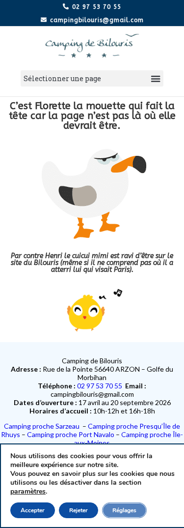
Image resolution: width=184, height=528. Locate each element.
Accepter (33, 510)
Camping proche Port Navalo (71, 434)
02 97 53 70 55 (99, 385)
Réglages (124, 510)
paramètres (28, 491)
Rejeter (78, 510)
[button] (92, 78)
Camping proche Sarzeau (43, 426)
